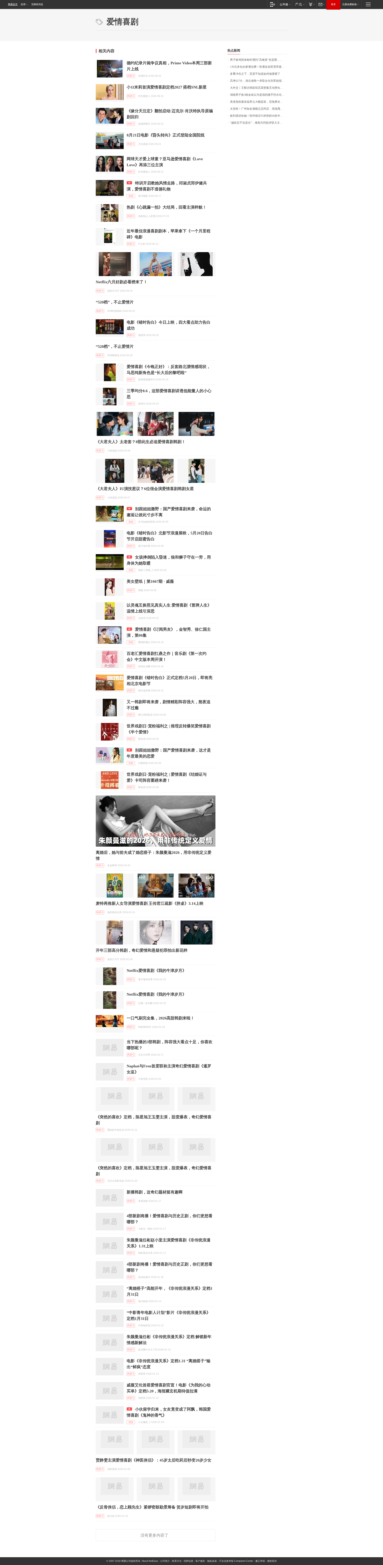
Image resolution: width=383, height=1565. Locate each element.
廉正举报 (260, 1561)
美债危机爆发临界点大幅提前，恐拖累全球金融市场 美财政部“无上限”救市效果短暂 (258, 101)
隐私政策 (212, 1561)
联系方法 (177, 1561)
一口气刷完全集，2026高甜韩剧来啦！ (160, 1018)
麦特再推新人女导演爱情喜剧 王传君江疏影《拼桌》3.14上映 (149, 903)
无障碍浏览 (37, 4)
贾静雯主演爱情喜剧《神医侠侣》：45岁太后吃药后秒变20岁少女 (153, 1460)
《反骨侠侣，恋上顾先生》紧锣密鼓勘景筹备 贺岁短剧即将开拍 (152, 1507)
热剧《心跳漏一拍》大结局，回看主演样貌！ (166, 207)
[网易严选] (299, 4)
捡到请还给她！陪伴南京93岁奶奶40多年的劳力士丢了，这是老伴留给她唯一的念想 (258, 115)
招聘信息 (188, 1561)
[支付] (311, 4)
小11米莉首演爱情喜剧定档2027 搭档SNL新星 (167, 87)
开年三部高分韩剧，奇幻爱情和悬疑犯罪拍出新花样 (142, 950)
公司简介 (165, 1561)
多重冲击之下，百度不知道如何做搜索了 (255, 73)
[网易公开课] (285, 4)
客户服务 (200, 1561)
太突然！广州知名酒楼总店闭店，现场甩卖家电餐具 (258, 108)
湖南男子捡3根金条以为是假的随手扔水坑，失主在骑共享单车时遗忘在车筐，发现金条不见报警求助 (258, 94)
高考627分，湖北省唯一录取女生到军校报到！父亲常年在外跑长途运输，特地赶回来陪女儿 (258, 80)
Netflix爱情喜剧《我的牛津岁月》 (156, 970)
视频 (130, 196)
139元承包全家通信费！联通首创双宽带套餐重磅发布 (258, 66)
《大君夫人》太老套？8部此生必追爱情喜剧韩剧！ (141, 441)
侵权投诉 (272, 1561)
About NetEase (150, 1561)
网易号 (130, 76)
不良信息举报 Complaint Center (236, 1561)
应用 (23, 4)
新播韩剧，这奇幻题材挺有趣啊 (155, 1192)
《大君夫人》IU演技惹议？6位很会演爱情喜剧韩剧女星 (145, 488)
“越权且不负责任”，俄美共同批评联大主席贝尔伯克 (258, 122)
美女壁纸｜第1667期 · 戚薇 (150, 581)
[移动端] (272, 4)
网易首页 (13, 4)
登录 (333, 4)
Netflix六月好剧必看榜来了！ (121, 282)
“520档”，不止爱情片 (115, 302)
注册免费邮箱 (349, 4)
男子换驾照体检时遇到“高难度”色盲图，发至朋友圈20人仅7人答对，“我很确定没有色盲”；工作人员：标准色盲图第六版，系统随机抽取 (258, 59)
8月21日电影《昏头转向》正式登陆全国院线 (165, 135)
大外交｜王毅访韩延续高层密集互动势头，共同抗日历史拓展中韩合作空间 (258, 87)
